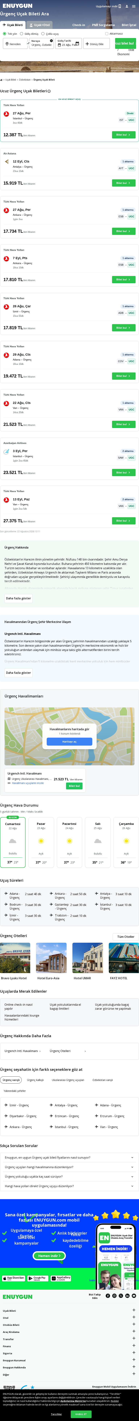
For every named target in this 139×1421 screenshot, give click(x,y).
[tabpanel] (69, 45)
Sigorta (7, 1353)
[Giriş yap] (127, 6)
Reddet (115, 1401)
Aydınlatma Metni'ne (73, 1401)
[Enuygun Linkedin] (127, 1296)
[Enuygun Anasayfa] (17, 6)
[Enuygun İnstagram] (114, 1296)
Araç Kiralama (11, 1332)
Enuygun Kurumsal (14, 1360)
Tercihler (56, 1414)
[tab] (13, 25)
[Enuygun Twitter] (121, 1296)
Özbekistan (25, 80)
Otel (5, 1317)
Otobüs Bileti (11, 1325)
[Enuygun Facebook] (108, 1296)
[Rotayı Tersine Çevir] (28, 44)
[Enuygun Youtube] (134, 1296)
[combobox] (41, 45)
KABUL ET (81, 1414)
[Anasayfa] (1, 80)
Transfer (8, 1339)
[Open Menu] (133, 6)
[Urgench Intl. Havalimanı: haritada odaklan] (45, 780)
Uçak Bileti (10, 80)
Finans (7, 1346)
